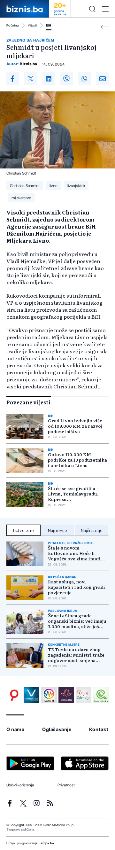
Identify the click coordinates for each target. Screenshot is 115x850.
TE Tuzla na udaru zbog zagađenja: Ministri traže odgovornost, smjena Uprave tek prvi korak (76, 655)
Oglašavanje (57, 729)
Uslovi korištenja (20, 785)
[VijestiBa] (31, 695)
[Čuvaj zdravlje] (83, 695)
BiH (48, 25)
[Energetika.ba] (101, 695)
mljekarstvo (21, 198)
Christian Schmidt (25, 186)
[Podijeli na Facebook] (12, 78)
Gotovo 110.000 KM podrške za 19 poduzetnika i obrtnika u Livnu (77, 460)
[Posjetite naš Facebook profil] (9, 803)
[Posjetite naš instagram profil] (36, 803)
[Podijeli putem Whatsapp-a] (84, 78)
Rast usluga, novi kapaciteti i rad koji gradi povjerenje (76, 587)
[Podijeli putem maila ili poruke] (102, 78)
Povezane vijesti (28, 402)
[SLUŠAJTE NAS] (49, 695)
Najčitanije (91, 530)
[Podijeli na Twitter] (30, 78)
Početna (12, 25)
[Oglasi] (14, 695)
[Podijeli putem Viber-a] (66, 78)
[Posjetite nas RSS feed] (50, 803)
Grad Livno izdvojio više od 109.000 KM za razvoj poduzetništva (75, 426)
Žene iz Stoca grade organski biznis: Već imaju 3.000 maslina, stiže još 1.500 (77, 621)
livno (53, 186)
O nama (15, 729)
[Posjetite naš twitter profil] (23, 803)
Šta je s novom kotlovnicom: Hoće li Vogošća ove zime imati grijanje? (74, 553)
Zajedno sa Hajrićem (30, 40)
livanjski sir (76, 186)
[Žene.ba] (66, 695)
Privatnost (66, 785)
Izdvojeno (23, 530)
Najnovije (57, 530)
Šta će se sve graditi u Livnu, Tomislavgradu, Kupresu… (73, 494)
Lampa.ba (46, 843)
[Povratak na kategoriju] (105, 27)
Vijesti (32, 25)
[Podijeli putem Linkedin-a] (48, 78)
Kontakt (99, 729)
